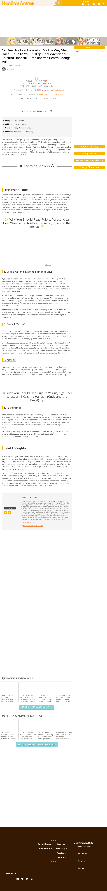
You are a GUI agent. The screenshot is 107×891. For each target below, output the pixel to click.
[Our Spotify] (94, 4)
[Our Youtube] (99, 4)
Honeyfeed (81, 861)
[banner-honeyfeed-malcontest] (89, 122)
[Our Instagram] (83, 4)
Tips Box (60, 857)
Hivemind (81, 868)
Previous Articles (29, 522)
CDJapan (48, 265)
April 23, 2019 (51, 98)
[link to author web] (9, 512)
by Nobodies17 (33, 526)
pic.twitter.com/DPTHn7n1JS (52, 94)
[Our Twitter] (88, 4)
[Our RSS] (104, 4)
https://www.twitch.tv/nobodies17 (54, 519)
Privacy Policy (44, 848)
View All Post (38, 707)
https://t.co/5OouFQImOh (54, 90)
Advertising (61, 848)
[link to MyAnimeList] (75, 855)
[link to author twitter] (5, 512)
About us (61, 853)
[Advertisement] (53, 21)
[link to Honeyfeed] (75, 862)
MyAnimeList (82, 854)
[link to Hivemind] (75, 870)
